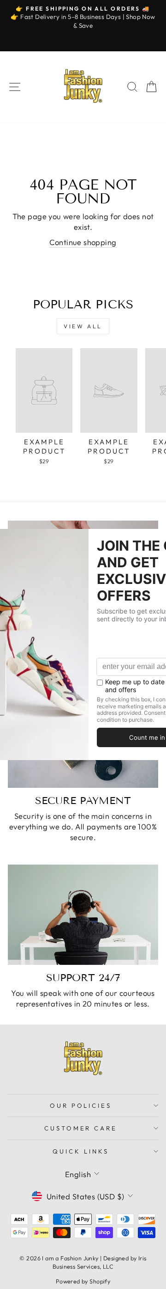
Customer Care (81, 1128)
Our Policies (81, 1105)
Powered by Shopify (83, 1281)
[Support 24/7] (83, 915)
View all (83, 326)
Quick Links (81, 1151)
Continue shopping (82, 242)
